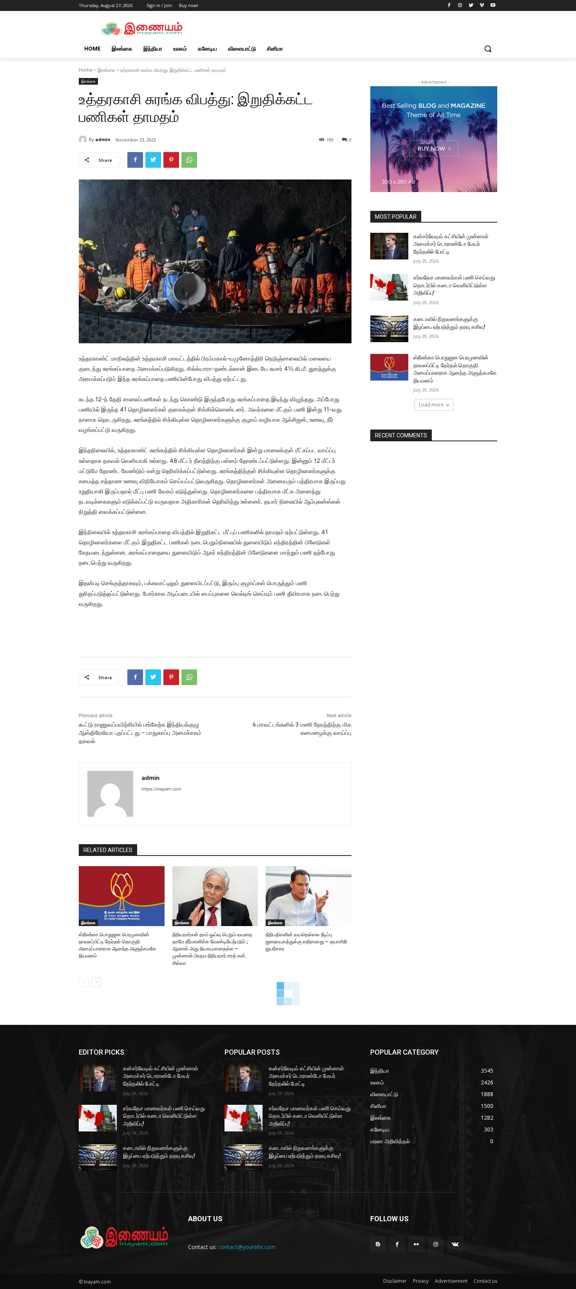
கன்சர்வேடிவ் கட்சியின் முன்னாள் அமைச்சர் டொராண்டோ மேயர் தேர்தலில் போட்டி (451, 244)
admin (102, 139)
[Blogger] (378, 1244)
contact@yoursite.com (246, 1247)
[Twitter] (471, 5)
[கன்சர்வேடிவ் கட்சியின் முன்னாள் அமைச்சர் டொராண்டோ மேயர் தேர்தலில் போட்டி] (389, 246)
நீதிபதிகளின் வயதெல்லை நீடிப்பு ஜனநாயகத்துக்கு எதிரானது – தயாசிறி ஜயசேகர (306, 942)
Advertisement (451, 1281)
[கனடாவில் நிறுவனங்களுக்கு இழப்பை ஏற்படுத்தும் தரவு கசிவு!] (389, 328)
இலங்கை (106, 70)
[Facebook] (449, 5)
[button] (487, 48)
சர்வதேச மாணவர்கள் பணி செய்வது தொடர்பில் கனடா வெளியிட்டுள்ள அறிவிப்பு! (454, 285)
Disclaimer (395, 1281)
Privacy (421, 1281)
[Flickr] (416, 1244)
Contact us (485, 1281)
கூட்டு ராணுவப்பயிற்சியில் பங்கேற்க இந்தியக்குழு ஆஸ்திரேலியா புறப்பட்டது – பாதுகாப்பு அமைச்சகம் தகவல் (140, 733)
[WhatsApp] (189, 160)
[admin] (84, 139)
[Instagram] (460, 5)
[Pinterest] (171, 160)
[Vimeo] (481, 5)
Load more (431, 404)
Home (85, 70)
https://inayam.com (161, 789)
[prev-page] (84, 982)
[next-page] (96, 982)
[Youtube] (492, 5)
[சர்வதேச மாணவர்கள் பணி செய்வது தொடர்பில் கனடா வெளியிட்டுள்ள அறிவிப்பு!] (389, 287)
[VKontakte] (455, 1244)
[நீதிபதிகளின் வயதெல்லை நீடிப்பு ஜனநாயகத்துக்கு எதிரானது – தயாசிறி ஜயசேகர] (308, 896)
